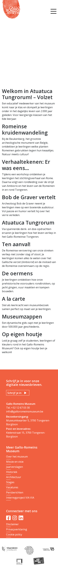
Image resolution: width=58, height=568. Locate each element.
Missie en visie (15, 461)
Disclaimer (12, 524)
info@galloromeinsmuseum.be (24, 411)
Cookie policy (14, 534)
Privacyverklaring (16, 529)
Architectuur (13, 477)
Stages (10, 482)
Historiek (11, 472)
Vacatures (12, 487)
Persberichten (14, 492)
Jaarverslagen (14, 467)
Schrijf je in (14, 393)
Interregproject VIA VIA (20, 497)
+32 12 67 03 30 (20, 407)
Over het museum (17, 456)
